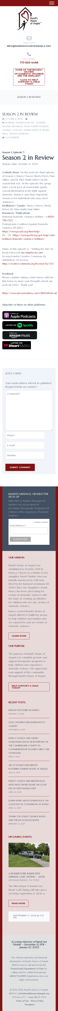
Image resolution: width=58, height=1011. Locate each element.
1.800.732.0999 (18, 976)
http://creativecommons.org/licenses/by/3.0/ (28, 263)
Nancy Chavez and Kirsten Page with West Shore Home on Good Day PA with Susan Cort (28, 785)
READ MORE (18, 903)
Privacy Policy (37, 1000)
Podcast (17, 130)
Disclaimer (30, 1004)
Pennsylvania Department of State (27, 968)
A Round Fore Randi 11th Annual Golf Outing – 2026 (27, 875)
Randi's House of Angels (36, 130)
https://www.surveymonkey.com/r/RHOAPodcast (29, 293)
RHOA (5, 133)
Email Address (18, 525)
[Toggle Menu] (51, 3)
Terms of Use (22, 1000)
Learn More (19, 636)
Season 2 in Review (19, 133)
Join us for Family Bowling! (24, 710)
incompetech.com (32, 252)
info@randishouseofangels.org (29, 46)
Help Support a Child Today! (25, 687)
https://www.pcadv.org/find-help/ (21, 231)
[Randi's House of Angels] (29, 18)
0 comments (12, 137)
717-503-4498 (29, 62)
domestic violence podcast (19, 122)
